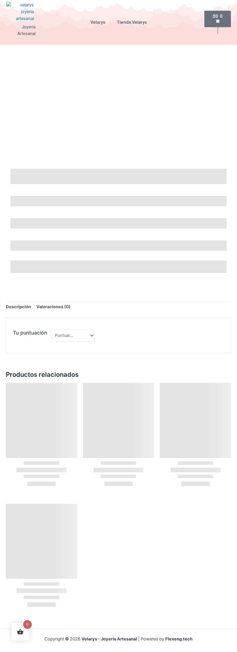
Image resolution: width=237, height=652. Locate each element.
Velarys (97, 22)
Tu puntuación (31, 333)
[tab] (18, 307)
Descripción (18, 306)
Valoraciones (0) (53, 306)
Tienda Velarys (132, 22)
